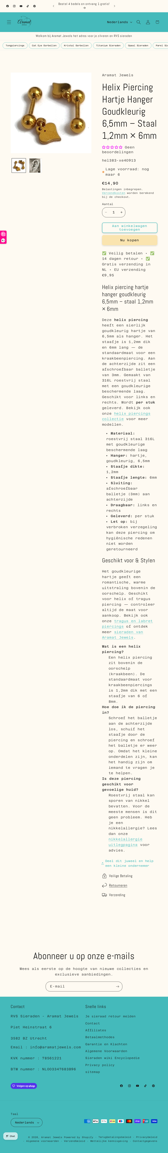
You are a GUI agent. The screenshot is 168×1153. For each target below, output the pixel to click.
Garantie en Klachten (106, 1044)
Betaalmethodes (100, 1037)
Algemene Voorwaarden (106, 1051)
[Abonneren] (117, 987)
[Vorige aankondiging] (53, 6)
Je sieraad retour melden (110, 1016)
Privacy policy (100, 1065)
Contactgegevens (145, 1141)
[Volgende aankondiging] (114, 6)
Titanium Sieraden (108, 45)
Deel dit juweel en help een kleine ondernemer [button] (129, 863)
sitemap (92, 1072)
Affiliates (95, 1030)
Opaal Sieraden (138, 45)
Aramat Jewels (52, 1137)
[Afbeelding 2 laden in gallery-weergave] (35, 165)
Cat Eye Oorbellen (44, 45)
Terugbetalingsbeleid (114, 1137)
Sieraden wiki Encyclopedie (112, 1058)
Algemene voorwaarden (42, 1141)
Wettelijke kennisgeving (109, 1141)
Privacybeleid (146, 1137)
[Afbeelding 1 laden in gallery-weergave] (19, 165)
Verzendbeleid (74, 1141)
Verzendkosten (113, 193)
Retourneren (118, 885)
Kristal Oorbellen (76, 45)
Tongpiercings (15, 45)
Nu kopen (129, 240)
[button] (9, 22)
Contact (92, 1023)
